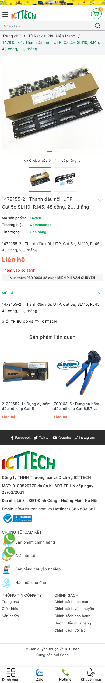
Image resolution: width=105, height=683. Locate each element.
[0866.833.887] (9, 538)
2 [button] (55, 151)
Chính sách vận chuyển (74, 609)
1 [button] (49, 151)
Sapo (64, 655)
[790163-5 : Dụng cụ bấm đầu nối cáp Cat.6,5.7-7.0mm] (78, 372)
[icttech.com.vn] (23, 14)
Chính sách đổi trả (70, 630)
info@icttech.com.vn (33, 509)
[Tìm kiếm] (97, 26)
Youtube (64, 438)
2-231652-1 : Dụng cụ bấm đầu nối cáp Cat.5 (26, 406)
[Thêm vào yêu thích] (100, 199)
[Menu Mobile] (6, 14)
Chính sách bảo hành (72, 616)
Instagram (86, 438)
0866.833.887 (82, 509)
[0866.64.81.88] (9, 552)
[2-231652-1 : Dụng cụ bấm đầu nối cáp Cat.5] (26, 372)
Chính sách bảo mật (71, 602)
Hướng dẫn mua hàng (72, 623)
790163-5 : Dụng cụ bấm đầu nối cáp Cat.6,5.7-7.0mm (76, 406)
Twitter (44, 438)
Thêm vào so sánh (19, 270)
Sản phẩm (10, 616)
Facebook (22, 438)
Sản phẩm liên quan (52, 337)
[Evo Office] (52, 2)
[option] (52, 105)
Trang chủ (10, 602)
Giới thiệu (10, 609)
